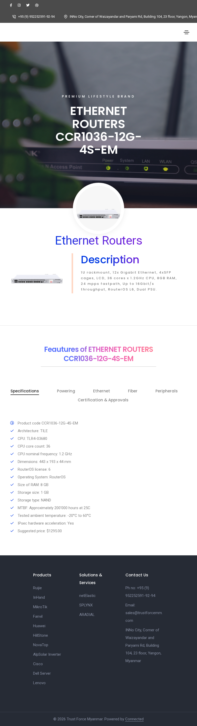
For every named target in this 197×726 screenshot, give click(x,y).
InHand (39, 597)
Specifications (25, 391)
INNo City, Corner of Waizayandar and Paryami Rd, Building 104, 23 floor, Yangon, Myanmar (143, 645)
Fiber (132, 391)
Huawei (39, 626)
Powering (66, 391)
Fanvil (38, 616)
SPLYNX (86, 605)
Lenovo (39, 683)
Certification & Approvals (103, 400)
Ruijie (37, 588)
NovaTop (40, 645)
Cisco (38, 664)
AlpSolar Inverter (47, 654)
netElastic (87, 595)
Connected (134, 719)
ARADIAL (87, 614)
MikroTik (40, 607)
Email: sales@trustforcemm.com (144, 613)
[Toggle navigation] (186, 32)
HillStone (40, 635)
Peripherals (166, 391)
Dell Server (42, 673)
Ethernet (101, 391)
